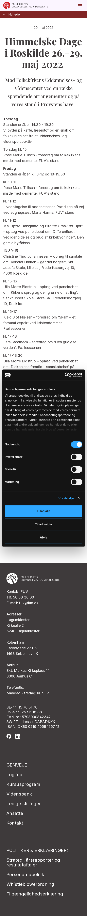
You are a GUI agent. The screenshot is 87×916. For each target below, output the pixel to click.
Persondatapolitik (25, 874)
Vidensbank (19, 794)
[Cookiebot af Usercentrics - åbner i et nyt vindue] (64, 375)
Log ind (14, 774)
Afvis (43, 537)
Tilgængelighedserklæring (34, 893)
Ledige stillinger (23, 803)
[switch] (76, 457)
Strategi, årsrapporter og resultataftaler (33, 862)
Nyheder (14, 14)
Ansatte (14, 813)
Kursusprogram (23, 784)
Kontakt (14, 823)
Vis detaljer (66, 498)
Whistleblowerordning (30, 884)
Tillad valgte (43, 524)
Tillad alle (43, 511)
